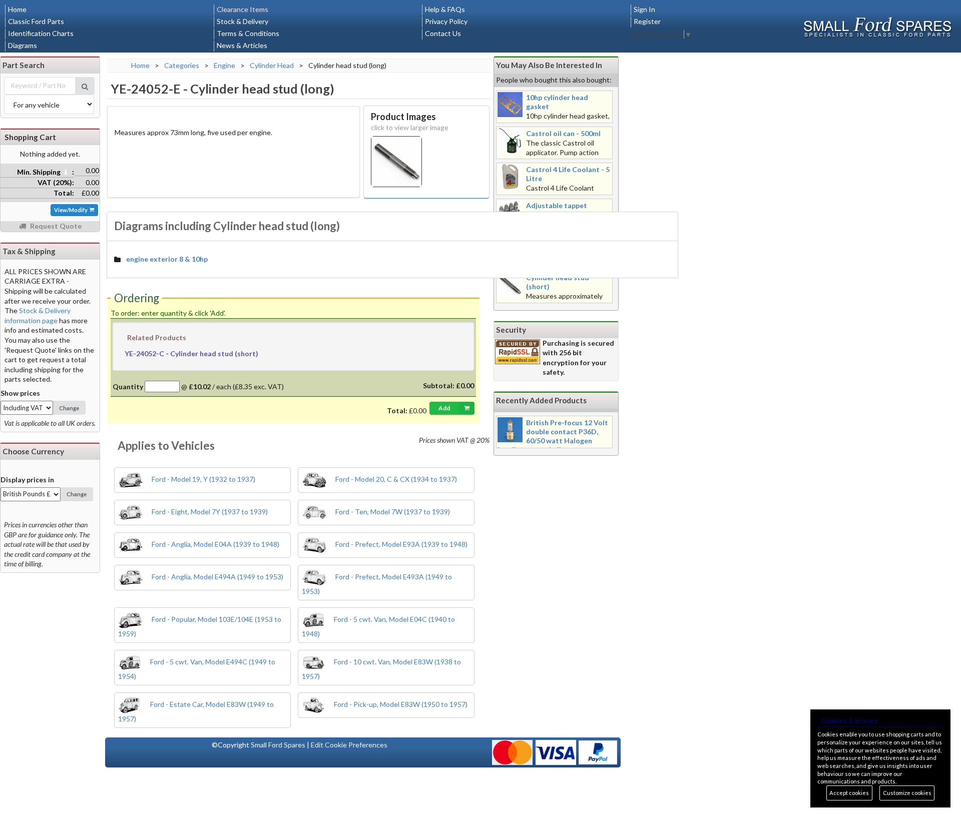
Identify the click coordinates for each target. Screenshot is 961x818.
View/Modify (71, 210)
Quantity (128, 386)
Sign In (644, 9)
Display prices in (27, 479)
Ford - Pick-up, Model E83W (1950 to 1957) (399, 704)
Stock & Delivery (242, 21)
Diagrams (22, 45)
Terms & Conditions (248, 33)
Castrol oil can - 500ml (563, 133)
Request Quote (55, 226)
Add (444, 408)
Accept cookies (849, 792)
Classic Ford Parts (36, 21)
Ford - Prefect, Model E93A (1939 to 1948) (400, 544)
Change (69, 408)
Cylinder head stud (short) (557, 282)
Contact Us (443, 33)
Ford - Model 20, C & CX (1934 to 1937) (395, 479)
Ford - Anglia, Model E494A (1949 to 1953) (216, 576)
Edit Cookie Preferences (349, 744)
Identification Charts (41, 33)
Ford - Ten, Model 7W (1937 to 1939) (392, 511)
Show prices (20, 393)
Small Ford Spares (278, 744)
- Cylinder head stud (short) (191, 353)
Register (647, 21)
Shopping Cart (30, 137)
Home (17, 9)
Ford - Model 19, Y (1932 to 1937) (202, 479)
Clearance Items (242, 9)
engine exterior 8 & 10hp (167, 259)
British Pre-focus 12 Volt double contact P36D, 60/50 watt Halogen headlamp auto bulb (553, 436)
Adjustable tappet (556, 205)
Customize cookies (907, 792)
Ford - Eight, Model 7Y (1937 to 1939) (209, 511)
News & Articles (242, 45)
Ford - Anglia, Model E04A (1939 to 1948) (214, 544)
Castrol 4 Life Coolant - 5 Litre (568, 174)
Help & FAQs (445, 9)
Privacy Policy (446, 21)
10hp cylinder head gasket (557, 102)
